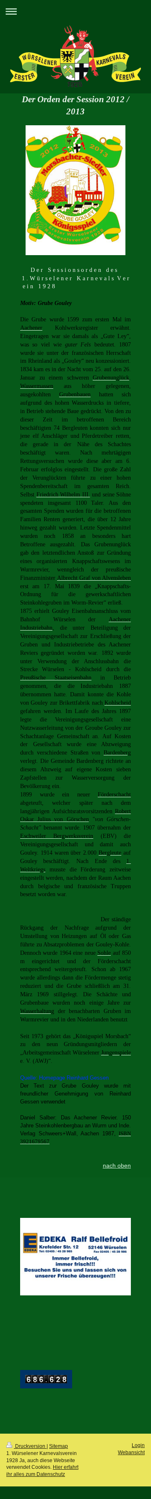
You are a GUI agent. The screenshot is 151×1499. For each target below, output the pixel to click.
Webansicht (131, 1452)
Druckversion (30, 1446)
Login (138, 1445)
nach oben (117, 1165)
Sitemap (58, 1446)
